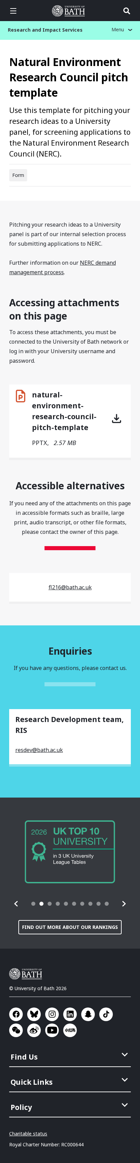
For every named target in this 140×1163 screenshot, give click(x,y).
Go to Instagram (52, 1014)
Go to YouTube (52, 1030)
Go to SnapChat (88, 1014)
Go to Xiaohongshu (70, 1030)
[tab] (33, 904)
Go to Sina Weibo (34, 1030)
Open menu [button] (13, 11)
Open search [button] (127, 11)
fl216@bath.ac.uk (70, 587)
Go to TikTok (106, 1014)
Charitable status (28, 1133)
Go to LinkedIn (70, 1014)
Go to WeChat (16, 1030)
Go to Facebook (16, 1014)
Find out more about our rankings (70, 927)
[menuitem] (71, 1054)
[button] (16, 904)
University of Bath (70, 11)
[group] (70, 851)
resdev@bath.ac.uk (39, 750)
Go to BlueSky (34, 1014)
